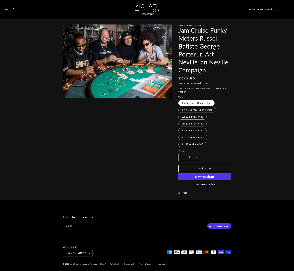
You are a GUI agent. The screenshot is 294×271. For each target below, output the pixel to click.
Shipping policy (163, 264)
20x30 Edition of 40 (192, 130)
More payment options (205, 184)
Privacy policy (130, 264)
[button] (6, 9)
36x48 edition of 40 (192, 144)
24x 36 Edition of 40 (193, 137)
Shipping (182, 83)
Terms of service (146, 264)
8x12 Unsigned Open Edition (197, 110)
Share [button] (184, 192)
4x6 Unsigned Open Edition (196, 103)
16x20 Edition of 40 (192, 123)
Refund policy (115, 264)
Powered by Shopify (98, 264)
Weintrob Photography (79, 264)
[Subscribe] (114, 225)
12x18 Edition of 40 (192, 116)
